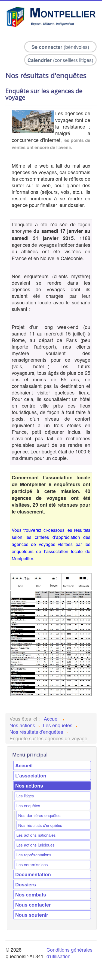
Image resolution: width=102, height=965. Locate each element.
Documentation (33, 874)
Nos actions (29, 785)
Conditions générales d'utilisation (69, 953)
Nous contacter (33, 904)
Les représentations (33, 854)
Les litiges (25, 795)
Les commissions (32, 864)
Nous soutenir (31, 914)
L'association (30, 775)
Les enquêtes (28, 805)
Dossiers (25, 884)
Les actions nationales (36, 835)
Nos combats (30, 894)
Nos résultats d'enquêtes (40, 825)
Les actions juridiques (35, 845)
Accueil (24, 765)
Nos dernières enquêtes (39, 815)
